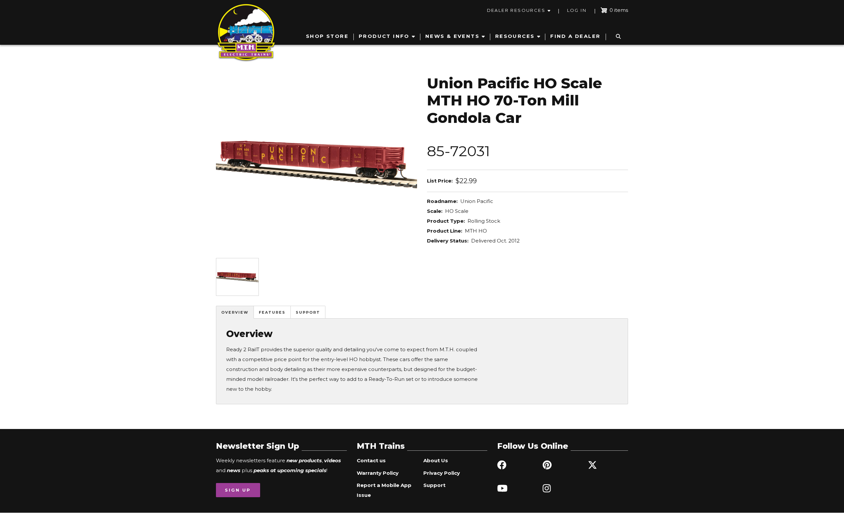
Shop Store (327, 36)
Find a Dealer (575, 36)
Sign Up (238, 490)
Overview (235, 312)
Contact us (371, 460)
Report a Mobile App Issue (384, 490)
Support (308, 312)
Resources (515, 36)
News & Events (452, 36)
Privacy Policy (441, 473)
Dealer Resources (516, 10)
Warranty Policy (378, 473)
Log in (577, 10)
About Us (435, 460)
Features (272, 312)
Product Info (384, 36)
